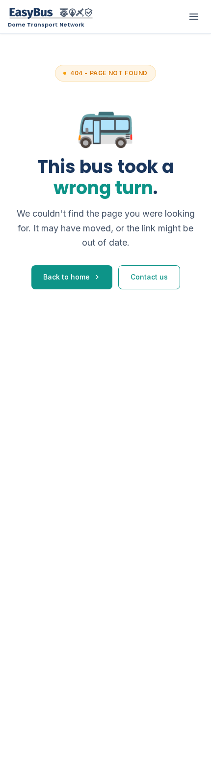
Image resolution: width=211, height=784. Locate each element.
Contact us (149, 277)
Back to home (66, 277)
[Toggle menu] (194, 16)
